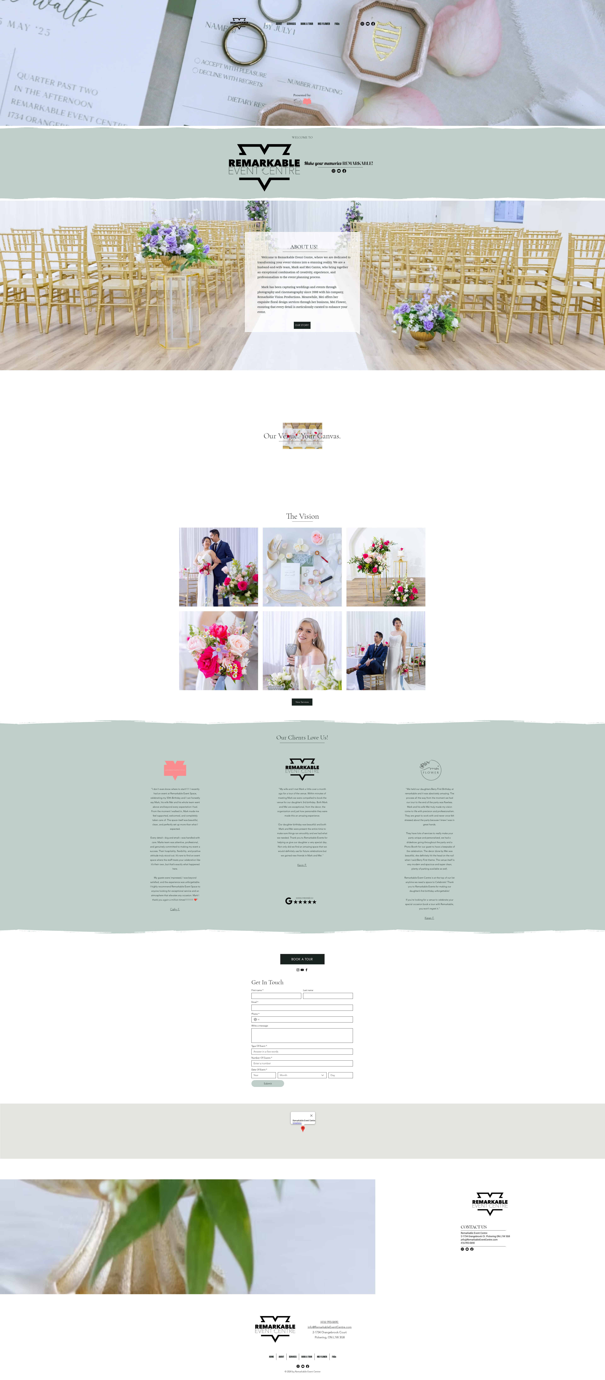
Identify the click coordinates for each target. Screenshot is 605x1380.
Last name (308, 990)
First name (257, 990)
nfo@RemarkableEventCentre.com (479, 1239)
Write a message (259, 1025)
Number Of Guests (261, 1057)
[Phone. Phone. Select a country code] (257, 1019)
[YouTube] (368, 24)
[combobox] (302, 1075)
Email (254, 1002)
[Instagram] (362, 24)
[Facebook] (373, 24)
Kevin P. (302, 865)
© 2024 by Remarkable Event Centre (302, 1371)
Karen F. (429, 918)
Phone (255, 1014)
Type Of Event (259, 1046)
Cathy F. (175, 909)
